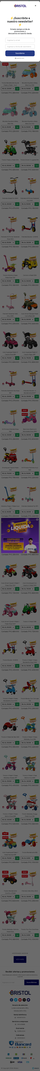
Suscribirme (20, 53)
